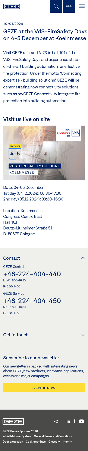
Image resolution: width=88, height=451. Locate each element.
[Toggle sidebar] (68, 6)
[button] (56, 421)
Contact (11, 258)
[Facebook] (74, 421)
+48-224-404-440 (32, 274)
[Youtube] (81, 421)
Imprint (67, 441)
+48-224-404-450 (32, 300)
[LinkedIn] (68, 421)
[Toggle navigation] (81, 6)
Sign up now (43, 388)
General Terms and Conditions (53, 436)
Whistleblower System (17, 436)
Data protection (13, 441)
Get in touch (16, 334)
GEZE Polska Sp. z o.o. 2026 (20, 431)
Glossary (54, 441)
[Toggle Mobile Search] (56, 6)
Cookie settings (35, 441)
